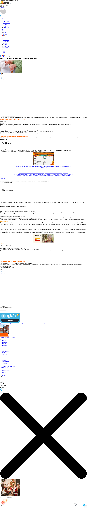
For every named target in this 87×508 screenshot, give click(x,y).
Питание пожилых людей (5, 359)
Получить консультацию (3, 310)
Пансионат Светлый (4, 340)
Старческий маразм (2, 178)
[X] (2, 73)
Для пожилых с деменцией (6, 22)
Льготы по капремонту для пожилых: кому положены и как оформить (65, 323)
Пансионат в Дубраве (4, 342)
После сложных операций (5, 356)
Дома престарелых (4, 346)
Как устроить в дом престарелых (5, 361)
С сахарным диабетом (5, 26)
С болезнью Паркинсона (6, 27)
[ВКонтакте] (0, 73)
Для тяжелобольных (5, 45)
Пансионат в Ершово (4, 341)
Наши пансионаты (4, 372)
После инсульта (5, 24)
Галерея (2, 29)
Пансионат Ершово (4, 343)
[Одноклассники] (1, 73)
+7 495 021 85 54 (2, 54)
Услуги (2, 19)
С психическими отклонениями (6, 28)
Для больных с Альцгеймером (6, 23)
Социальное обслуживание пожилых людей (7, 144)
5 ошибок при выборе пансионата (6, 370)
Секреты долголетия (4, 360)
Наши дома (3, 36)
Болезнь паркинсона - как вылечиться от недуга (7, 362)
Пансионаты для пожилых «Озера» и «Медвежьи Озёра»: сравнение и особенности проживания (21, 323)
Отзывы (3, 373)
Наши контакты (3, 375)
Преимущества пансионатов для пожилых (5, 323)
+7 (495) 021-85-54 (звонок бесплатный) (5, 367)
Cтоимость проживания (3, 385)
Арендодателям (5, 34)
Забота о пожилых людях (3, 338)
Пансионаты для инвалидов (5, 347)
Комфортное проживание (6, 21)
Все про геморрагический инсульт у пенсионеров (38, 323)
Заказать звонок (6, 7)
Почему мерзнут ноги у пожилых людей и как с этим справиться (7, 337)
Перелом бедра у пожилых (5, 365)
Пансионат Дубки (4, 344)
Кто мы (4, 51)
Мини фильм (4, 32)
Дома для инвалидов (5, 25)
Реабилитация (4, 20)
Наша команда (4, 33)
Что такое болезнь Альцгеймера (5, 363)
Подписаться (1, 273)
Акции (2, 30)
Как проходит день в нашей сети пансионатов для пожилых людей (9, 366)
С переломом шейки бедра (6, 42)
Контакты (3, 18)
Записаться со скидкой (9, 497)
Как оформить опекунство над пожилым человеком (50, 323)
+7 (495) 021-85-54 (2, 7)
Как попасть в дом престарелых (5, 364)
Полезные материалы (4, 374)
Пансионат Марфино (4, 345)
